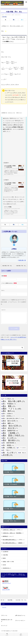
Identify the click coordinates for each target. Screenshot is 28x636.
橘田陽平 (20, 543)
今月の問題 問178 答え (10, 521)
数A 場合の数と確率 (14, 401)
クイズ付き (8, 399)
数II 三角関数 (11, 433)
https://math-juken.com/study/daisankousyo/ (12, 185)
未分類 (7, 455)
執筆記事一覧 (22, 260)
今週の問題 (4, 16)
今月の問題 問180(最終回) (10, 484)
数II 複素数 (8, 445)
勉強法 (4, 558)
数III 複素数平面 (10, 431)
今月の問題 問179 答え (10, 496)
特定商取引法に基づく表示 (6, 620)
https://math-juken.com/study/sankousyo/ (11, 168)
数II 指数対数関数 (9, 443)
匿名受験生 (18, 533)
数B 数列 (9, 411)
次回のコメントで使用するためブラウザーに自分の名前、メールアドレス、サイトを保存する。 (13, 302)
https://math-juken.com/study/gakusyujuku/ (12, 208)
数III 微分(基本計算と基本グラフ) (13, 418)
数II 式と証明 (9, 438)
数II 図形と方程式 (13, 435)
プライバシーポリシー (20, 620)
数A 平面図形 (9, 404)
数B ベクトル (12, 409)
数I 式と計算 (10, 453)
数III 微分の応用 (10, 421)
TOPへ (21, 635)
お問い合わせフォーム (20, 615)
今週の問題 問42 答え (21, 265)
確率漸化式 (5, 536)
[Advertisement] (14, 147)
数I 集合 (23, 452)
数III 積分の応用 (12, 426)
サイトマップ (4, 625)
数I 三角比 (7, 450)
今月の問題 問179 (8, 472)
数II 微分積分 (11, 440)
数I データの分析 (22, 447)
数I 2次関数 (9, 448)
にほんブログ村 (6, 589)
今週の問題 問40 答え (7, 265)
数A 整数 (9, 406)
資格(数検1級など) (7, 568)
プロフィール (4, 615)
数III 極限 (8, 423)
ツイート (4, 607)
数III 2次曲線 (8, 413)
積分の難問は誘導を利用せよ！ (10, 539)
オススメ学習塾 (7, 206)
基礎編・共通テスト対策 (8, 561)
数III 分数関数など (9, 416)
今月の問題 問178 (8, 508)
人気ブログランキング (6, 583)
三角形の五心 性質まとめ (9, 529)
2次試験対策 (5, 551)
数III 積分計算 (10, 428)
